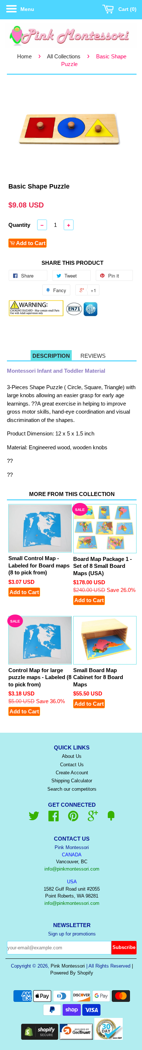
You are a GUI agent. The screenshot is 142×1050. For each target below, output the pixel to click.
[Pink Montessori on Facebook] (53, 818)
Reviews (93, 356)
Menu (26, 9)
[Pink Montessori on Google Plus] (92, 818)
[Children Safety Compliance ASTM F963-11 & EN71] (82, 314)
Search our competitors (71, 789)
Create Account (72, 772)
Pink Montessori (68, 966)
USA (72, 881)
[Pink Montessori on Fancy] (111, 818)
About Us (72, 756)
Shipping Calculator (71, 780)
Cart (126, 9)
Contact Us (72, 764)
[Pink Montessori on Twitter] (33, 818)
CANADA (72, 854)
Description (51, 356)
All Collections (63, 56)
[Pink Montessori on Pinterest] (73, 818)
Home (24, 56)
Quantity (19, 225)
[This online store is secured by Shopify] (39, 1038)
